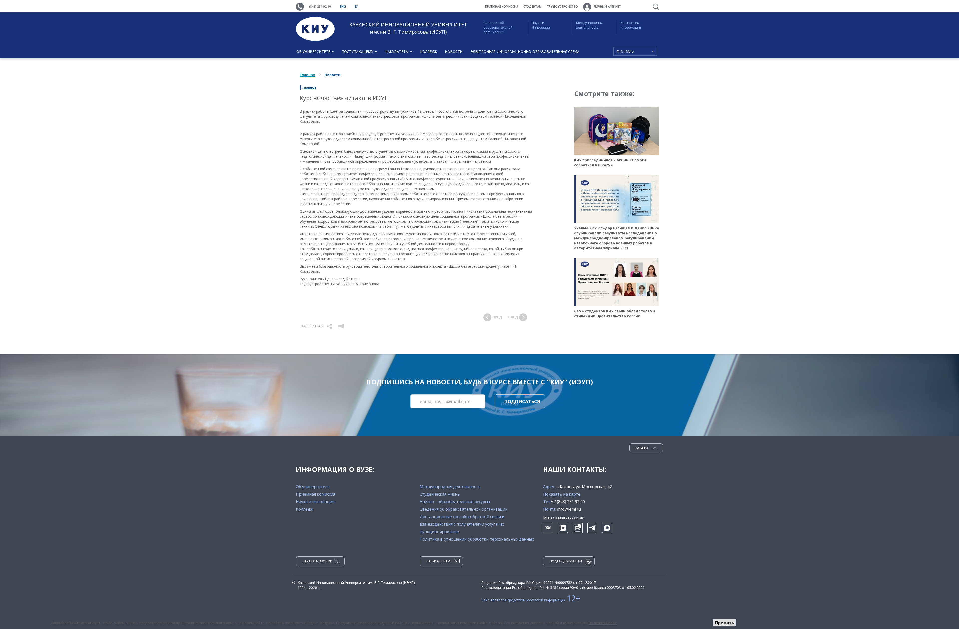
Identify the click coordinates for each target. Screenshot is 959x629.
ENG (343, 6)
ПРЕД (496, 317)
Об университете (313, 486)
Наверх (642, 447)
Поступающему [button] (358, 51)
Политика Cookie (602, 622)
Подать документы (566, 561)
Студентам (532, 6)
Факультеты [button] (397, 51)
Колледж (428, 51)
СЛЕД (513, 317)
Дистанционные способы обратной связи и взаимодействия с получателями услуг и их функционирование (462, 524)
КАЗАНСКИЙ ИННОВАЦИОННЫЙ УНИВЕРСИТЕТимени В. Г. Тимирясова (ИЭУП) (408, 28)
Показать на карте (561, 494)
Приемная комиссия (315, 494)
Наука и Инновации (541, 25)
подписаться (522, 401)
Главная (307, 74)
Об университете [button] (313, 51)
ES (356, 6)
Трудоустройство (562, 6)
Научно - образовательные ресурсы (455, 501)
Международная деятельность (589, 25)
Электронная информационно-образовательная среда (525, 51)
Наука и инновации (315, 501)
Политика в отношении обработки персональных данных (477, 539)
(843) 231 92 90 (320, 6)
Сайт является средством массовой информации (530, 600)
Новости (454, 51)
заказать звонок (317, 561)
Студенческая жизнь (440, 494)
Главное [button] (309, 87)
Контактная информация (631, 25)
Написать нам (438, 561)
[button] (329, 326)
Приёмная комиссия (501, 6)
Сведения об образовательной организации (498, 27)
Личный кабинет (607, 6)
